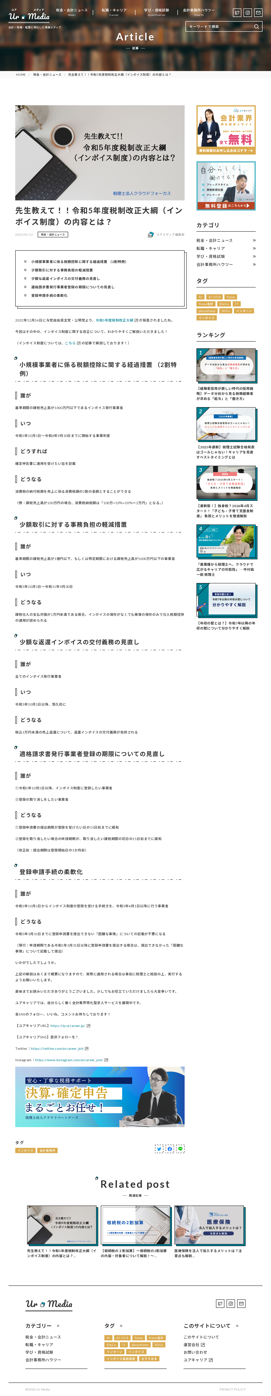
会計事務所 (47, 1150)
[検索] (256, 26)
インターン (244, 311)
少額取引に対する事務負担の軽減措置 (62, 270)
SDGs (226, 311)
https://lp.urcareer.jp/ (68, 1026)
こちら (70, 343)
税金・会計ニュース (47, 74)
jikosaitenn (207, 311)
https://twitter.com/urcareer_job (57, 1048)
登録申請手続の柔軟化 (49, 295)
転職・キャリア (210, 248)
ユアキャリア (195, 1360)
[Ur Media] (29, 15)
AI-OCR (215, 297)
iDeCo (224, 304)
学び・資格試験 (210, 256)
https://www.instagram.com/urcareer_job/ (69, 1060)
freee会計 (206, 304)
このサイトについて (201, 1337)
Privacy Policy (233, 1389)
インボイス (25, 1150)
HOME (21, 74)
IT (237, 304)
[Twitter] (237, 12)
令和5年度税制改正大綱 (114, 320)
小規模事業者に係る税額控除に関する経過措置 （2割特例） (80, 262)
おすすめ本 (149, 1358)
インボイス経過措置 (121, 1358)
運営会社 (192, 1344)
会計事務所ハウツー (214, 264)
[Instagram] (247, 12)
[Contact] (258, 12)
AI (200, 297)
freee (231, 297)
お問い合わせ (195, 1352)
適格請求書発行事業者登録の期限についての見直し (73, 287)
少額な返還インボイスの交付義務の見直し (65, 278)
